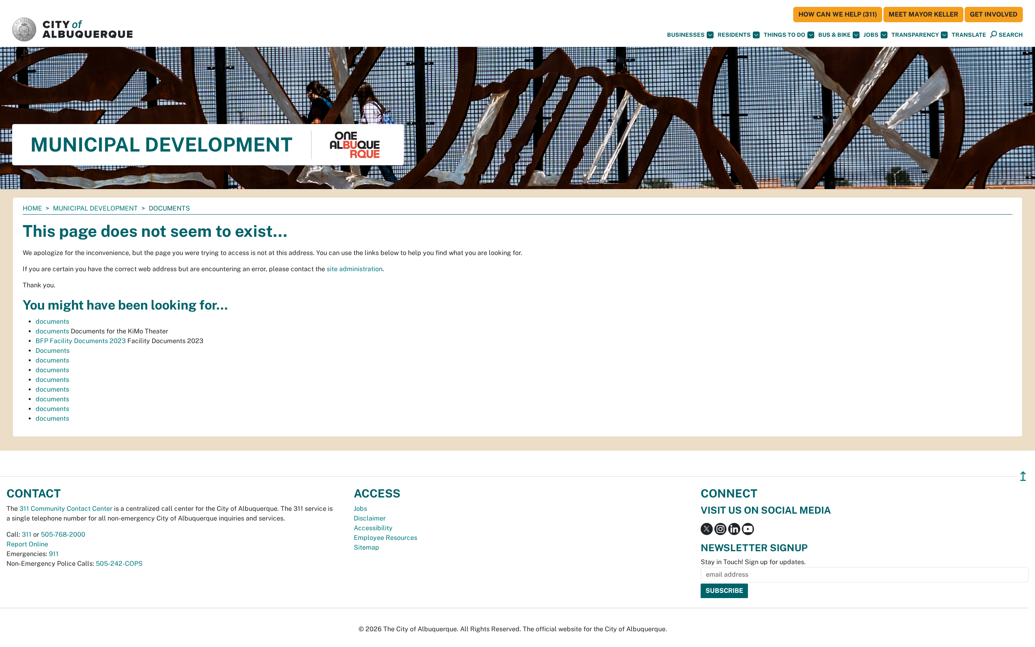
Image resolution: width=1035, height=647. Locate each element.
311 (27, 534)
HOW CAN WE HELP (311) (837, 14)
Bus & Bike (834, 35)
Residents (734, 35)
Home (32, 208)
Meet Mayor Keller (923, 14)
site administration (354, 269)
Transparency (915, 35)
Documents (53, 350)
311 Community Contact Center (65, 508)
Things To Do (784, 35)
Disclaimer (370, 518)
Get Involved (994, 14)
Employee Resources (385, 538)
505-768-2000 (63, 534)
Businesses (686, 35)
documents (52, 321)
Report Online (27, 544)
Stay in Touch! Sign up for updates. (753, 562)
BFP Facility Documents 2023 (81, 341)
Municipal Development (95, 208)
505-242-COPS (119, 563)
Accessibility (373, 528)
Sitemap (366, 547)
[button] (969, 34)
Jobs (871, 35)
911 (54, 554)
